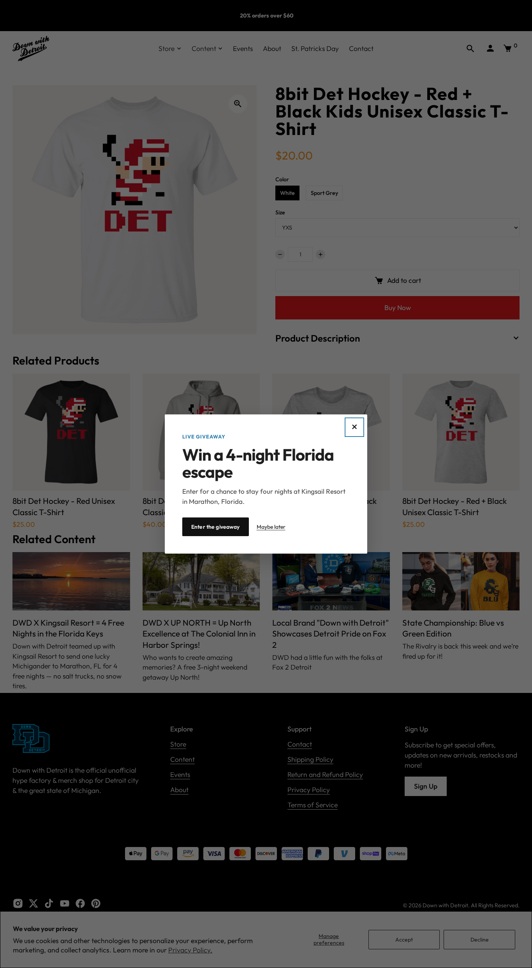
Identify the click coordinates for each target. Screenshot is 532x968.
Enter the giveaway (215, 526)
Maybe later (271, 526)
